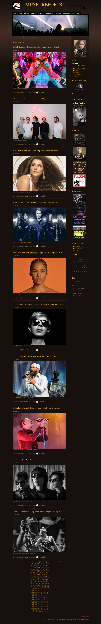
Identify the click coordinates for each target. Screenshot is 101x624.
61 (45, 572)
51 (42, 571)
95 (45, 579)
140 (44, 592)
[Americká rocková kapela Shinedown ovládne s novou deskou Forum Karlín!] (79, 173)
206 (46, 611)
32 (37, 567)
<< (74, 258)
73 (34, 576)
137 (35, 592)
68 (42, 574)
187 (41, 606)
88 (48, 578)
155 (35, 597)
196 (32, 610)
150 (38, 595)
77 (43, 576)
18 (44, 563)
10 (45, 562)
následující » (61, 562)
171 (47, 601)
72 (31, 576)
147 (47, 594)
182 (44, 604)
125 (35, 588)
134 (44, 590)
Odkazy (78, 13)
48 (35, 571)
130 (32, 590)
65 (35, 574)
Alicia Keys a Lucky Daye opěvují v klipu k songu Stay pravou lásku (37, 252)
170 (44, 601)
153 (47, 595)
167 (35, 601)
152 (44, 595)
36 (46, 567)
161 (35, 599)
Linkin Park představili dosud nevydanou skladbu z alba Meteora (36, 408)
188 (44, 606)
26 (78, 271)
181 (41, 604)
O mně (20, 13)
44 (45, 569)
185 (35, 606)
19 (46, 563)
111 (31, 585)
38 (31, 569)
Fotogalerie (41, 13)
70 (46, 574)
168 (38, 601)
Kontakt (58, 13)
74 (36, 576)
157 (41, 597)
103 (47, 581)
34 (42, 567)
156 (38, 597)
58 (38, 572)
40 (36, 569)
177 (47, 603)
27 (45, 565)
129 (47, 588)
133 (41, 590)
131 (35, 590)
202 (34, 611)
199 (41, 610)
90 (34, 579)
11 (47, 562)
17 (74, 269)
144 (38, 594)
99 (35, 581)
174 (38, 603)
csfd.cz (76, 250)
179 (35, 604)
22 (34, 565)
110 (49, 583)
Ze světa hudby (31, 92)
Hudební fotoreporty (79, 68)
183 (47, 604)
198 (38, 610)
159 (47, 597)
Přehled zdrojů (78, 281)
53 (46, 571)
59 (41, 572)
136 (32, 592)
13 (33, 563)
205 (43, 611)
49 (37, 571)
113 (37, 585)
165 (47, 599)
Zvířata (76, 70)
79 (47, 576)
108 (43, 583)
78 (45, 576)
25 (41, 565)
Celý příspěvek (17, 92)
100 (38, 581)
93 (41, 579)
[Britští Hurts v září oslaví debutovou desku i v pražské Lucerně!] (79, 211)
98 (33, 581)
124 (32, 588)
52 (44, 571)
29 (30, 567)
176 (44, 603)
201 (47, 610)
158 (44, 597)
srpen (80, 258)
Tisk (67, 619)
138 (38, 592)
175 (41, 603)
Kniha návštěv (50, 13)
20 (48, 563)
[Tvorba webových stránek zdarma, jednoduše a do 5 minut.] (55, 619)
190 (32, 608)
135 (47, 590)
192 (38, 608)
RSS (58, 619)
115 (43, 585)
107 (40, 583)
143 (35, 594)
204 (40, 611)
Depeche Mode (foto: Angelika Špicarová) (24, 553)
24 (74, 271)
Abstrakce (77, 72)
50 (39, 571)
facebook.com (28, 242)
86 (44, 578)
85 (42, 578)
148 (32, 595)
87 (46, 578)
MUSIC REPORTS (43, 4)
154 (32, 597)
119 (35, 587)
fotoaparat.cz (77, 246)
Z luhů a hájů (77, 74)
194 (44, 608)
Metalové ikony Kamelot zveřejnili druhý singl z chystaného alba (36, 202)
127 (41, 588)
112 (34, 585)
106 (37, 583)
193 (41, 608)
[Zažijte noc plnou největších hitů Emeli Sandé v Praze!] (79, 159)
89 (31, 579)
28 (47, 565)
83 (37, 578)
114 (40, 585)
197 (35, 610)
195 (47, 608)
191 (35, 608)
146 (44, 594)
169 (41, 601)
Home (14, 13)
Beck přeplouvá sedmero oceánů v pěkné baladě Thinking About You (38, 304)
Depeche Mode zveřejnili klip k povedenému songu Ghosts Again (36, 511)
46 (30, 571)
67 (39, 574)
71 (48, 574)
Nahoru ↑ (86, 619)
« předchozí (17, 562)
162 (38, 599)
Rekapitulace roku (68, 13)
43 (43, 569)
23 (36, 565)
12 (78, 267)
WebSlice (62, 619)
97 (31, 581)
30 (33, 567)
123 (47, 587)
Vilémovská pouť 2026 (80, 89)
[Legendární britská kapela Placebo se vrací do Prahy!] (79, 186)
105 (34, 583)
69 (44, 574)
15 (84, 267)
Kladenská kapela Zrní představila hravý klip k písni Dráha (34, 99)
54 (48, 571)
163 (41, 599)
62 (47, 572)
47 (33, 571)
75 (38, 576)
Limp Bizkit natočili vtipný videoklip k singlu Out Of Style (34, 356)
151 (41, 595)
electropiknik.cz (78, 248)
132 (38, 590)
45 (47, 569)
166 (32, 601)
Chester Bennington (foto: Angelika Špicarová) (25, 449)
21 (82, 269)
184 (32, 606)
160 (32, 599)
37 (48, 567)
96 (47, 579)
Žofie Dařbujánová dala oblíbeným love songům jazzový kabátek (36, 47)
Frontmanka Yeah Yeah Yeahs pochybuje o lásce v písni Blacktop (36, 460)
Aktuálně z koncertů (30, 13)
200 (44, 610)
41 (38, 569)
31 (35, 567)
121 (41, 587)
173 (35, 603)
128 (44, 588)
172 (32, 603)
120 (38, 587)
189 (47, 606)
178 (32, 604)
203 (37, 611)
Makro (76, 76)
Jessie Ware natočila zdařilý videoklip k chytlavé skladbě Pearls (35, 150)
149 (35, 595)
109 (46, 583)
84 (39, 578)
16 (39, 563)
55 (31, 572)
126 (38, 588)
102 (44, 581)
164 (44, 599)
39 (34, 569)
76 (41, 576)
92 (38, 579)
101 (41, 581)
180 (38, 604)
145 (41, 594)
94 (43, 579)
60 (43, 572)
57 (36, 572)
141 (47, 592)
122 (44, 587)
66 (37, 574)
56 (34, 572)
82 (35, 578)
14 (82, 267)
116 (46, 585)
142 (32, 594)
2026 (80, 260)
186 (38, 606)
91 (36, 579)
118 (32, 587)
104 (31, 583)
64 (33, 574)
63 (30, 574)
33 (39, 567)
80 (30, 578)
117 (49, 585)
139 (41, 592)
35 (44, 567)
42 (41, 569)
